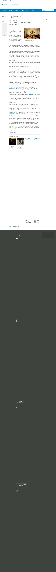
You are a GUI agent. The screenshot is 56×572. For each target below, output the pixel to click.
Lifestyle (10, 10)
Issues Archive (11, 13)
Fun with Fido (16, 226)
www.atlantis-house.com (13, 67)
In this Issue (28, 19)
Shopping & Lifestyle (4, 35)
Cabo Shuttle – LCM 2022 (22, 235)
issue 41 (4, 26)
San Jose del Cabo (4, 31)
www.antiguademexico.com (25, 71)
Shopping (28, 10)
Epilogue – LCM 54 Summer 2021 (22, 402)
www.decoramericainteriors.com (23, 107)
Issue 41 (32, 19)
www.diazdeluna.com (20, 123)
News (4, 28)
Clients (10, 0)
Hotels (33, 10)
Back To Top (52, 569)
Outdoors (22, 10)
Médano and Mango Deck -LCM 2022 (22, 318)
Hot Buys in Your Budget (17, 227)
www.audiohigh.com (32, 94)
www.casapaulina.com (13, 112)
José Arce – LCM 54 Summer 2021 (22, 485)
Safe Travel (5, 13)
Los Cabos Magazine (10, 5)
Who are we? (5, 0)
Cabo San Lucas (4, 24)
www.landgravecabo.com (15, 117)
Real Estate (16, 10)
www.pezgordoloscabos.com (14, 88)
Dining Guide (5, 10)
